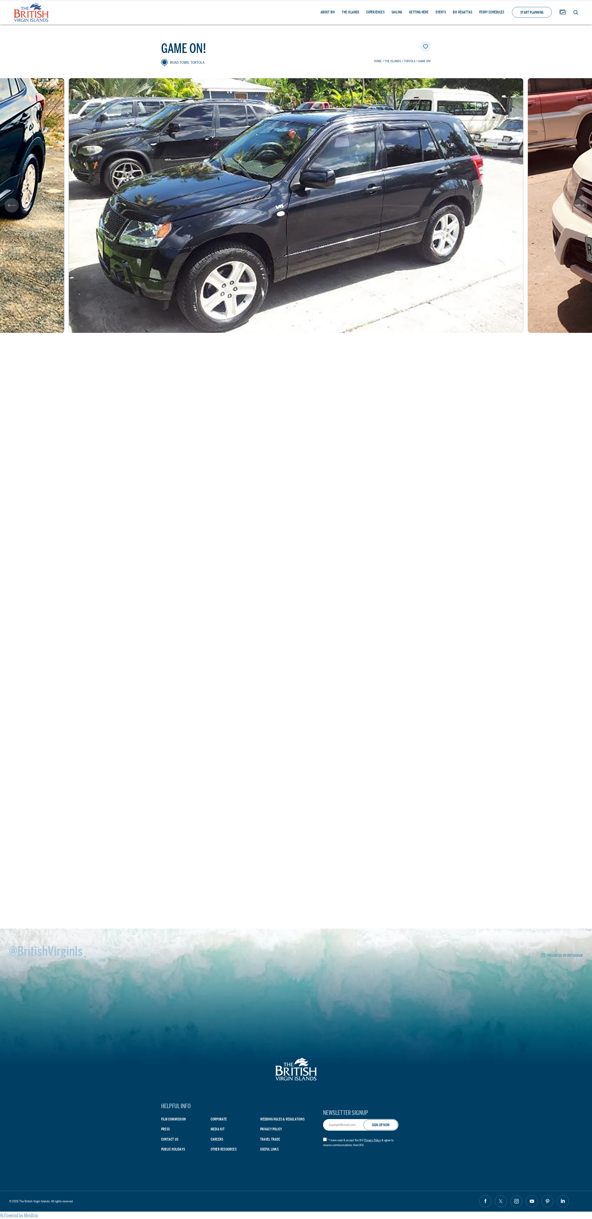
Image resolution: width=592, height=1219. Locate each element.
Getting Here (419, 12)
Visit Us (207, 804)
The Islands (350, 12)
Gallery (563, 12)
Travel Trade (270, 1139)
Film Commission (173, 1119)
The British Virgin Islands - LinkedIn (563, 1201)
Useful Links (269, 1149)
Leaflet (424, 681)
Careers (217, 1139)
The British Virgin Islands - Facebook (485, 1201)
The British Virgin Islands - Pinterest (547, 1201)
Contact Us (169, 1139)
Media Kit (218, 1129)
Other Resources (224, 1149)
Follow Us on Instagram (565, 955)
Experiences (375, 12)
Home (378, 61)
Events (441, 12)
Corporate (219, 1119)
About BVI (328, 12)
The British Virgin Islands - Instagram (516, 1201)
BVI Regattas (462, 12)
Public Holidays (173, 1149)
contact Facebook (190, 824)
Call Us (258, 804)
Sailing (397, 12)
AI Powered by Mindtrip (19, 1215)
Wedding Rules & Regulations (282, 1119)
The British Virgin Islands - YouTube (532, 1201)
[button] (12, 205)
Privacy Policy (271, 1129)
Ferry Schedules (491, 12)
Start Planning (531, 12)
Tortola (409, 61)
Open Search (576, 12)
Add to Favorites (425, 46)
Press (165, 1129)
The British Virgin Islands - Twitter (501, 1201)
